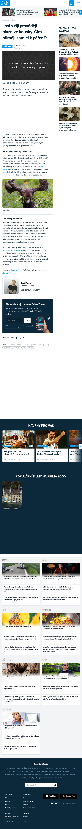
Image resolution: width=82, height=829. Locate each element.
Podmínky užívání (10, 808)
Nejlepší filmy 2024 (24, 768)
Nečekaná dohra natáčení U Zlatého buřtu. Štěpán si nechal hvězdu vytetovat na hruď (60, 599)
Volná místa (8, 798)
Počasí (73, 768)
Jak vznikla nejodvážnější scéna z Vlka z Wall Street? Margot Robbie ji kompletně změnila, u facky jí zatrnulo (21, 699)
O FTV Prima (8, 794)
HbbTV (7, 804)
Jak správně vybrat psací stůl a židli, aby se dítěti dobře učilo (20, 727)
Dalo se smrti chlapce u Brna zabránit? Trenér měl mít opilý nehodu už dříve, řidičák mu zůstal (20, 578)
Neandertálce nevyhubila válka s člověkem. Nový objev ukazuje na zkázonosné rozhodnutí (68, 126)
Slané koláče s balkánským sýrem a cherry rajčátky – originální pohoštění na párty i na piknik (60, 638)
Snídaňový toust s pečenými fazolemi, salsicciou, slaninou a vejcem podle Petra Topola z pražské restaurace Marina (59, 649)
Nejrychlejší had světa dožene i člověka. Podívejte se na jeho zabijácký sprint (69, 52)
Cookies (7, 813)
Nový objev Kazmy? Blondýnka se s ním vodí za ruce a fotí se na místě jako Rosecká (60, 698)
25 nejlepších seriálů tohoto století (16, 676)
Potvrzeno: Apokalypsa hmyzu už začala (17, 626)
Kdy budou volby (14, 771)
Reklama (7, 801)
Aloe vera (38, 775)
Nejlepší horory (37, 768)
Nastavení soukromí (29, 822)
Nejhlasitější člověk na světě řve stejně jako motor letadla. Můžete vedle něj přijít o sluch (70, 12)
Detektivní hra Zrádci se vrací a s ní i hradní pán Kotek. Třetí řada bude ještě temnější (59, 578)
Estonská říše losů (17, 270)
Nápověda (26, 813)
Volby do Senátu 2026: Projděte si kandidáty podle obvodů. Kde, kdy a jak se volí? (21, 599)
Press (24, 798)
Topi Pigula (18, 48)
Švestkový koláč (56, 778)
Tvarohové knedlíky (27, 778)
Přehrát (8, 499)
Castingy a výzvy (28, 801)
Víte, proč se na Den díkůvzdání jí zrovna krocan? (16, 452)
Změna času (59, 768)
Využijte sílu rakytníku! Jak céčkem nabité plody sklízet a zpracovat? (20, 748)
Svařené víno (9, 775)
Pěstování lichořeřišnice (52, 775)
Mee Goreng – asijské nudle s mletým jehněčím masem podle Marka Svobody (59, 627)
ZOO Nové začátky (28, 771)
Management (27, 794)
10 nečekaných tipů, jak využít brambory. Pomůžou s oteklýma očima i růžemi (21, 737)
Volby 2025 (69, 771)
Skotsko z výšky (9, 501)
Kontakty (25, 804)
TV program (49, 768)
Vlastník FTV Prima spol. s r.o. (12, 817)
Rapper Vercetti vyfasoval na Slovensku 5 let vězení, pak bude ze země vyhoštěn (60, 687)
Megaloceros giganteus (11, 250)
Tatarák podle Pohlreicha (25, 775)
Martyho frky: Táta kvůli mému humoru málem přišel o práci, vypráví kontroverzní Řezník (60, 677)
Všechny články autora (30, 290)
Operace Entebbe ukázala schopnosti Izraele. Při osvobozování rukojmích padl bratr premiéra (20, 638)
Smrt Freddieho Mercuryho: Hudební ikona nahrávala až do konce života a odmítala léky (50, 453)
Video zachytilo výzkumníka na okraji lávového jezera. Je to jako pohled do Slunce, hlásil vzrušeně (21, 648)
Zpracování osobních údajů (29, 809)
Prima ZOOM (7, 273)
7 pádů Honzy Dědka (56, 771)
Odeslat (27, 320)
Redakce (25, 816)
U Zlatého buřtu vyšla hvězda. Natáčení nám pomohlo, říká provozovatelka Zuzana (58, 588)
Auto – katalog (42, 771)
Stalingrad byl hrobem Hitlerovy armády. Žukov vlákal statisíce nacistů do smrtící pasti (68, 100)
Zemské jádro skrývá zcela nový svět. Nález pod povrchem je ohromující (68, 76)
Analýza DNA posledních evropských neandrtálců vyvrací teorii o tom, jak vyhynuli (27, 12)
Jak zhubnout (11, 768)
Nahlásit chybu (9, 822)
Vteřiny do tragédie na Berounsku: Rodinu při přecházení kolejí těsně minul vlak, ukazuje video (20, 588)
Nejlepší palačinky (42, 778)
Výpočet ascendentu (69, 775)
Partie (67, 768)
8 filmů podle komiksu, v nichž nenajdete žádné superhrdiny (20, 687)
